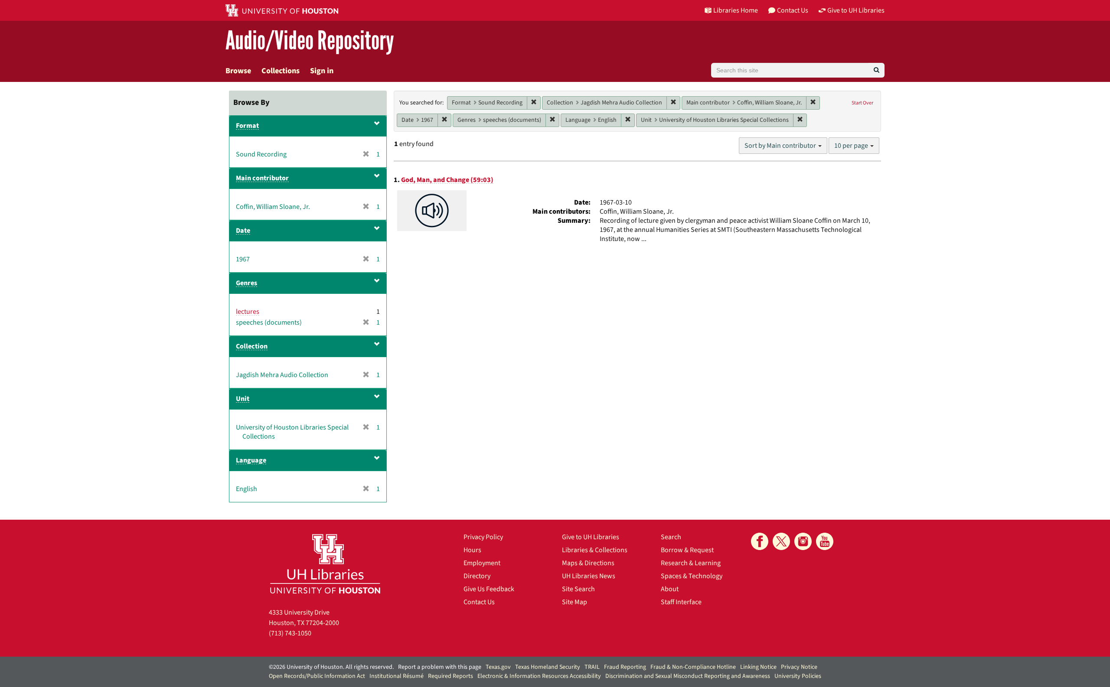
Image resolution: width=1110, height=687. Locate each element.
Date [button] (243, 230)
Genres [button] (246, 283)
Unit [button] (242, 399)
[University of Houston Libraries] (325, 563)
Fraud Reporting (625, 667)
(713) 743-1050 (290, 633)
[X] (781, 541)
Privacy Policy (483, 537)
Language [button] (251, 460)
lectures (247, 311)
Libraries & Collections (594, 550)
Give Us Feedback (489, 589)
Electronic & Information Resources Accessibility (539, 676)
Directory (477, 576)
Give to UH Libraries (590, 537)
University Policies (797, 676)
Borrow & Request (687, 550)
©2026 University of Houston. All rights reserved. (331, 667)
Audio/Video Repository (309, 41)
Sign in (321, 70)
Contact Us (479, 602)
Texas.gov (498, 667)
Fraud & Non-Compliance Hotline (693, 667)
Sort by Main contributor (780, 145)
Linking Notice (758, 667)
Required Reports (450, 676)
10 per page (851, 145)
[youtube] (824, 541)
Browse (238, 70)
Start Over (862, 103)
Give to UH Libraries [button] (856, 10)
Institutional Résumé (396, 676)
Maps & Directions (588, 563)
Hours (472, 550)
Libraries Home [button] (735, 10)
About (670, 589)
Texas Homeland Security (547, 667)
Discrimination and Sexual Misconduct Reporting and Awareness (687, 676)
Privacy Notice (799, 667)
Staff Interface (681, 602)
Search (671, 537)
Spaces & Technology (691, 576)
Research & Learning (691, 563)
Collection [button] (252, 346)
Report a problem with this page (439, 667)
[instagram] (803, 541)
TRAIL (592, 667)
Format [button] (247, 125)
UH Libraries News (588, 576)
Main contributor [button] (262, 178)
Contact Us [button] (792, 10)
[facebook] (759, 541)
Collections (280, 70)
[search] (876, 70)
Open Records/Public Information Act (317, 676)
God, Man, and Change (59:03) (447, 180)
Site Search (578, 589)
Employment (482, 563)
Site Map (574, 602)
